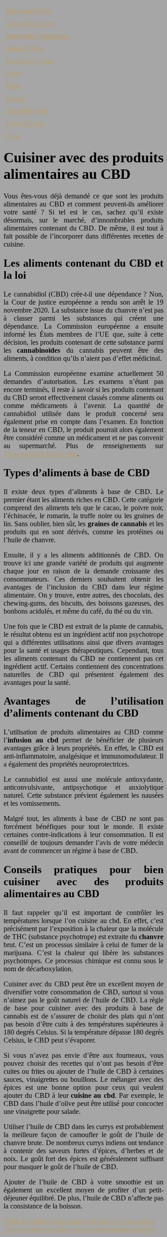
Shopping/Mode (28, 11)
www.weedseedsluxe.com (40, 454)
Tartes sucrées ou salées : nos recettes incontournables (79, 1229)
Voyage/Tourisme (30, 23)
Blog (13, 136)
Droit (13, 73)
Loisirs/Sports (25, 123)
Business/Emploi (29, 61)
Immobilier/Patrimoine (37, 36)
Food (13, 86)
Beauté (15, 98)
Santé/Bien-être (27, 111)
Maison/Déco (25, 48)
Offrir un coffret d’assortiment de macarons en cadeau (79, 1221)
